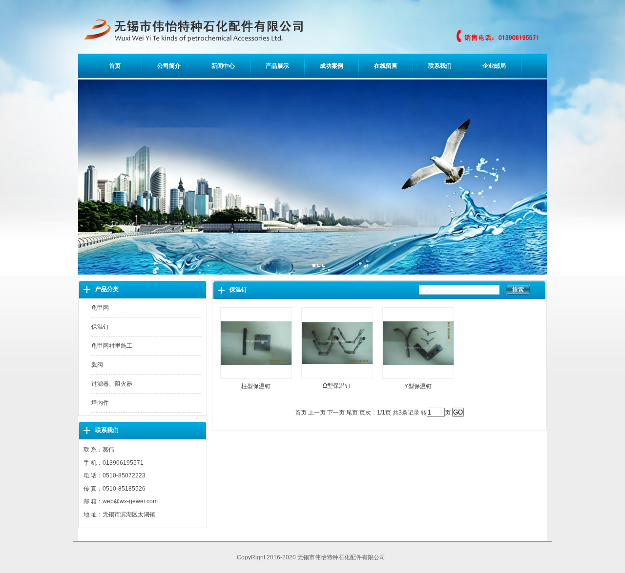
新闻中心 (223, 65)
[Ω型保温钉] (337, 378)
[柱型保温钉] (256, 379)
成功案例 (331, 65)
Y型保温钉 (418, 386)
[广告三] (323, 266)
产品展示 (277, 65)
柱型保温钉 (256, 386)
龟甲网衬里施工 (111, 345)
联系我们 (440, 65)
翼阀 (97, 364)
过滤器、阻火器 (111, 383)
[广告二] (318, 266)
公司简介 (169, 65)
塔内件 (100, 402)
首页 (115, 65)
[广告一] (313, 266)
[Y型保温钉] (418, 379)
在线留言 (385, 65)
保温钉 (100, 326)
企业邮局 (494, 65)
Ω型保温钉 (337, 385)
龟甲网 (100, 307)
